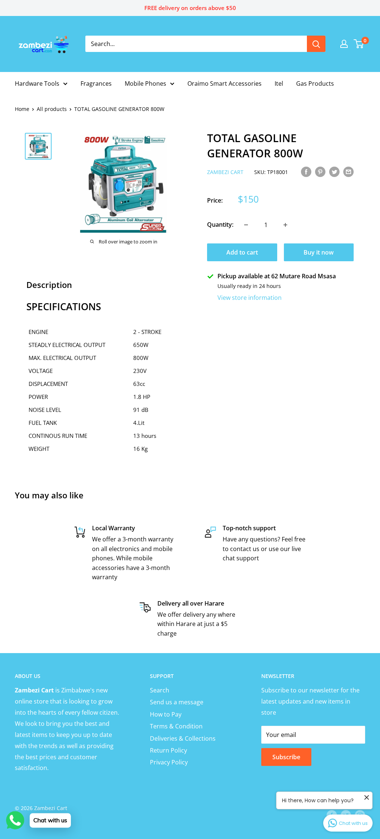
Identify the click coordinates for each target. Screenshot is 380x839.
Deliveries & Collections (183, 738)
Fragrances (96, 83)
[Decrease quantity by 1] (246, 225)
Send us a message (176, 702)
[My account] (344, 44)
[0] (359, 43)
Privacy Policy (169, 762)
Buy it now (319, 252)
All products (52, 108)
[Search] (316, 44)
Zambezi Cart (225, 172)
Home (22, 108)
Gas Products (315, 83)
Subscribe (286, 757)
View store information (249, 298)
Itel (279, 83)
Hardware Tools (37, 83)
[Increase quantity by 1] (285, 225)
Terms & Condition (176, 726)
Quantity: (220, 224)
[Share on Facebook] (306, 171)
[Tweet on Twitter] (334, 171)
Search (159, 690)
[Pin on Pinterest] (320, 171)
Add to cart (242, 252)
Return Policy (168, 750)
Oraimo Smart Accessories (224, 83)
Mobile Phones (145, 83)
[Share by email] (348, 171)
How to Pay (165, 714)
